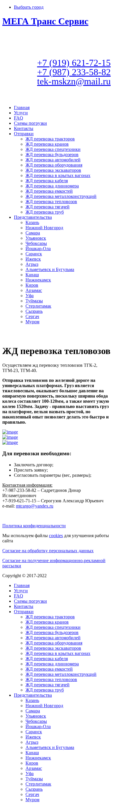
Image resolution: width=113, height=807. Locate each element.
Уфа (29, 295)
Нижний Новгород (44, 227)
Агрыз (31, 264)
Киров (31, 285)
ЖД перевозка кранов (47, 144)
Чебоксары (36, 243)
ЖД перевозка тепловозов (51, 201)
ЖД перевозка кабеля (46, 180)
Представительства (33, 217)
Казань (32, 222)
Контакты (23, 128)
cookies (56, 535)
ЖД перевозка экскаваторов (53, 170)
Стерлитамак (38, 306)
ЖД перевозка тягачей (47, 206)
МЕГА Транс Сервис (45, 21)
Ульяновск (35, 238)
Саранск (33, 253)
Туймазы (34, 300)
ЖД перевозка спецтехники (53, 149)
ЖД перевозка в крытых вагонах (57, 175)
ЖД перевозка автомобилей (53, 159)
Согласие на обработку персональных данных (48, 550)
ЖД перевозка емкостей (49, 191)
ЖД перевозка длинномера (52, 185)
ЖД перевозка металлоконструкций (60, 196)
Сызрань (34, 311)
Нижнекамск (38, 279)
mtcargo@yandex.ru (34, 505)
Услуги (21, 112)
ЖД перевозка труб (44, 212)
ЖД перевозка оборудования (53, 165)
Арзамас (33, 290)
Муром (32, 321)
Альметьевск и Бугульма (49, 269)
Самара (32, 232)
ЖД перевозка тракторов (50, 138)
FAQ (18, 117)
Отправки (24, 133)
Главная (22, 107)
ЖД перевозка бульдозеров (52, 154)
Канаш (32, 274)
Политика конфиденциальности (34, 525)
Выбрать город (28, 7)
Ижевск (33, 259)
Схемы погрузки (30, 123)
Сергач (32, 316)
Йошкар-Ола (38, 248)
